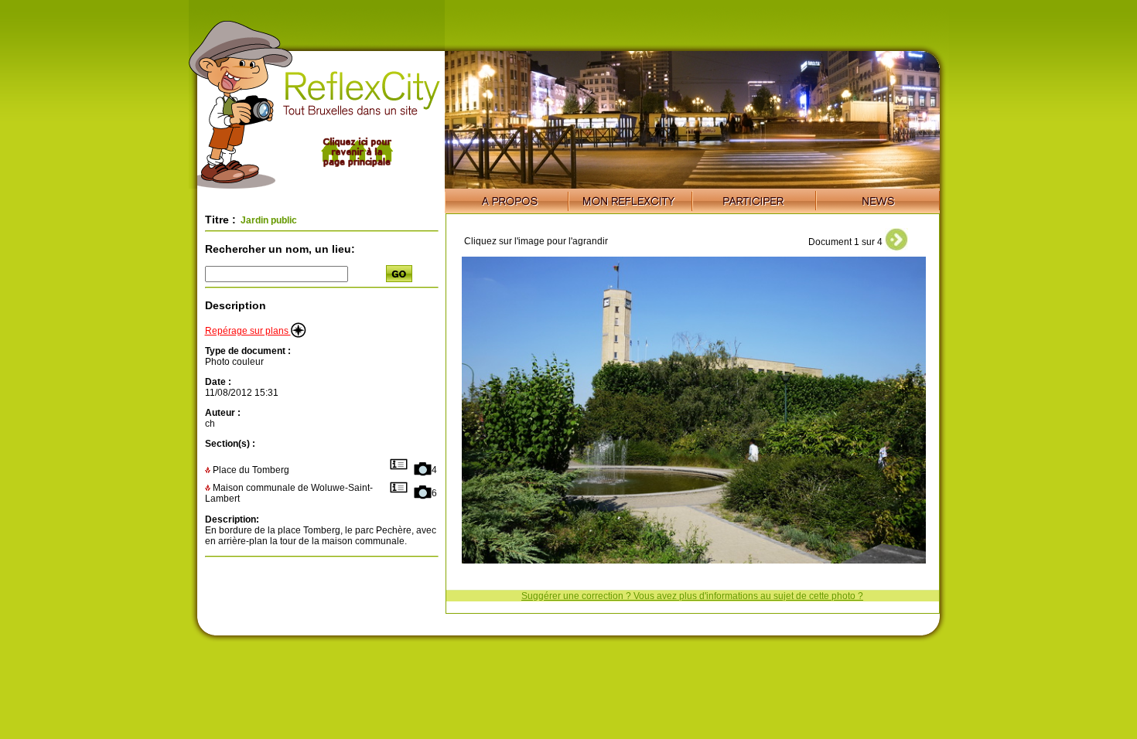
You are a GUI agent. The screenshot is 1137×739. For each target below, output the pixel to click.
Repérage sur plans (248, 330)
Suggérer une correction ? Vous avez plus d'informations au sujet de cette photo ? (692, 596)
